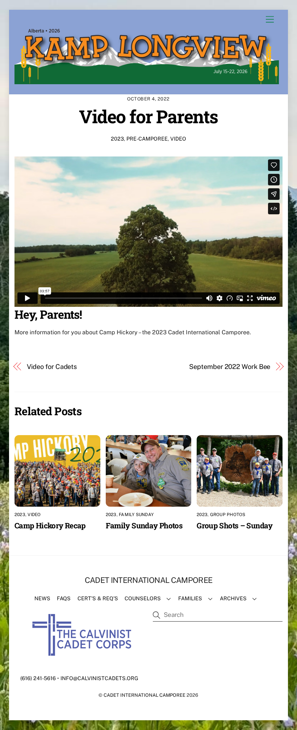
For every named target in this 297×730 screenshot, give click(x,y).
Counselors (143, 598)
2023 (117, 139)
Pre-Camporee (147, 139)
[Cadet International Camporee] (146, 81)
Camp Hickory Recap (50, 525)
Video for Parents (148, 116)
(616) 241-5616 (38, 678)
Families (190, 598)
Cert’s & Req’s (98, 598)
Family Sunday (136, 514)
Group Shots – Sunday (235, 525)
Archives (233, 598)
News (42, 598)
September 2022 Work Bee (229, 366)
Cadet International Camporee (144, 695)
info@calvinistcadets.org (99, 678)
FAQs (64, 598)
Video (178, 139)
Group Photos (228, 514)
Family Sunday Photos (144, 525)
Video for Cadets (52, 366)
